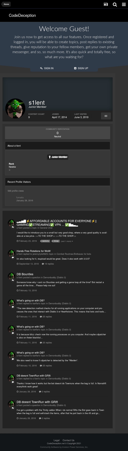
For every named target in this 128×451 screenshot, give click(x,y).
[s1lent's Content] (106, 116)
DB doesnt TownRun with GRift (33, 375)
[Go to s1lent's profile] (11, 223)
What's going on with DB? (30, 300)
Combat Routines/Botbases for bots (74, 253)
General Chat (46, 227)
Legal (57, 440)
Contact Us (68, 440)
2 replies (45, 391)
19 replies (49, 263)
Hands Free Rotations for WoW (33, 251)
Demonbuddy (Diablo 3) (54, 277)
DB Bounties (25, 274)
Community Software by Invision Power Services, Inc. (64, 447)
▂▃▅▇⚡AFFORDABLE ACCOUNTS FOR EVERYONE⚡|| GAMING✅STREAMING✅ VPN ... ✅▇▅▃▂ (57, 223)
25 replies (47, 316)
